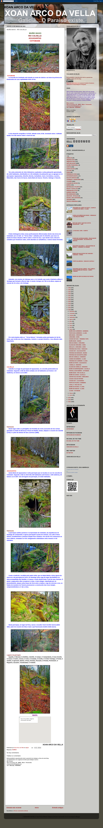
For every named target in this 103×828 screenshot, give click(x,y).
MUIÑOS (14, 749)
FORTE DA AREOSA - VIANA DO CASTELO (83, 261)
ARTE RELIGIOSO (71, 163)
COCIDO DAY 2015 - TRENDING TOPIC (79, 339)
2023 (69, 293)
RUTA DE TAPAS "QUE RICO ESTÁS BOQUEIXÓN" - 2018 (82, 223)
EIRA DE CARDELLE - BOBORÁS (77, 356)
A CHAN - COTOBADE (74, 390)
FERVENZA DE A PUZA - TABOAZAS (78, 349)
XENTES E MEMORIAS (72, 201)
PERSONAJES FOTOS (72, 190)
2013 (69, 399)
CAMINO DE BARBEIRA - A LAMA (77, 358)
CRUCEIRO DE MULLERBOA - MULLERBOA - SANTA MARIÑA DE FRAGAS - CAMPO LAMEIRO (84, 270)
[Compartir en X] (37, 747)
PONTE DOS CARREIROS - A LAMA (78, 333)
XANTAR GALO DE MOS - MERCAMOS (79, 376)
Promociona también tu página (72, 472)
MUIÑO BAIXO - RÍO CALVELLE (77, 372)
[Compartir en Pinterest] (40, 747)
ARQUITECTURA (71, 161)
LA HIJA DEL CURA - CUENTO (80, 230)
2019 (69, 301)
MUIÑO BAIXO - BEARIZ (75, 341)
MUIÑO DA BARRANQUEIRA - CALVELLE (79, 368)
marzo (71, 329)
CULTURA (69, 170)
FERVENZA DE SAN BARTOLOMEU (78, 354)
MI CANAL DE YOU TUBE (73, 440)
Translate (78, 129)
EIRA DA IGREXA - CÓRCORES (77, 343)
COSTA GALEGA (71, 168)
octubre (71, 315)
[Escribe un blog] (36, 747)
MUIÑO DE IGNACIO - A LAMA (76, 388)
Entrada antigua (57, 807)
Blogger (78, 816)
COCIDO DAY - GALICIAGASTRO (77, 350)
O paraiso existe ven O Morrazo (72, 469)
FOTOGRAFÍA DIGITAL (72, 176)
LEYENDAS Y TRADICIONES (74, 179)
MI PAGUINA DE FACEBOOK (74, 434)
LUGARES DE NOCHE (72, 183)
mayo (71, 325)
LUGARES (69, 181)
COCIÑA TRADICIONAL (72, 165)
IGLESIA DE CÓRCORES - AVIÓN (77, 344)
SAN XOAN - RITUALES (72, 195)
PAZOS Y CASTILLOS (72, 188)
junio (70, 323)
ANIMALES (69, 157)
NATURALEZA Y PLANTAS (73, 186)
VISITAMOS (69, 199)
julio (70, 321)
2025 (69, 289)
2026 (69, 287)
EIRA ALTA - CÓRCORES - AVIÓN (77, 347)
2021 (69, 297)
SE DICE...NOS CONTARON (73, 197)
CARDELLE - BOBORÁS (75, 364)
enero (71, 395)
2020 (69, 299)
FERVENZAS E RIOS (72, 174)
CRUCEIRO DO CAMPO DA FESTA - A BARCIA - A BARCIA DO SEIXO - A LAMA (84, 208)
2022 (69, 295)
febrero (71, 393)
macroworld (61, 816)
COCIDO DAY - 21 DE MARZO (76, 380)
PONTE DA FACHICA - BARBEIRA (77, 382)
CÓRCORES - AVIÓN (74, 337)
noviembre (72, 313)
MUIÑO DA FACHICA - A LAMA (76, 386)
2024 (69, 291)
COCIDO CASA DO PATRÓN (76, 378)
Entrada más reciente (14, 807)
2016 (69, 307)
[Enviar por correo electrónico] (34, 747)
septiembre (72, 317)
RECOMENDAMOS (71, 194)
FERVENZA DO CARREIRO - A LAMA (78, 360)
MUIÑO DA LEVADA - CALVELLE (77, 374)
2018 (69, 303)
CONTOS (69, 167)
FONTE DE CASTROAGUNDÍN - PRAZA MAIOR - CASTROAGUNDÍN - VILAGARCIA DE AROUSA (84, 239)
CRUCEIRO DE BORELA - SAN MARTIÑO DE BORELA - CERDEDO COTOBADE (84, 246)
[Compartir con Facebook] (39, 747)
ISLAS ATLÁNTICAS (72, 177)
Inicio (37, 807)
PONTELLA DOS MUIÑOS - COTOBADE (79, 370)
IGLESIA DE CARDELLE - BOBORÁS (78, 366)
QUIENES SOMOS (71, 192)
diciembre (72, 311)
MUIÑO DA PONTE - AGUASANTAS (78, 362)
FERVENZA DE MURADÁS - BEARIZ (78, 353)
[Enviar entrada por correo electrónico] (32, 747)
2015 (69, 309)
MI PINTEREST (70, 429)
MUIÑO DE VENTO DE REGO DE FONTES (83, 276)
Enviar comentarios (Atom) (21, 810)
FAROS (68, 172)
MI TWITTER (70, 452)
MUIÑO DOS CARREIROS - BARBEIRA (78, 331)
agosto (71, 319)
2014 (69, 397)
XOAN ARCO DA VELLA (22, 7)
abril (70, 327)
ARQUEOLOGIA (71, 159)
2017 (69, 305)
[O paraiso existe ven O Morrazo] (67, 471)
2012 (69, 401)
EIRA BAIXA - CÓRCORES (75, 335)
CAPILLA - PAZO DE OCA (75, 384)
